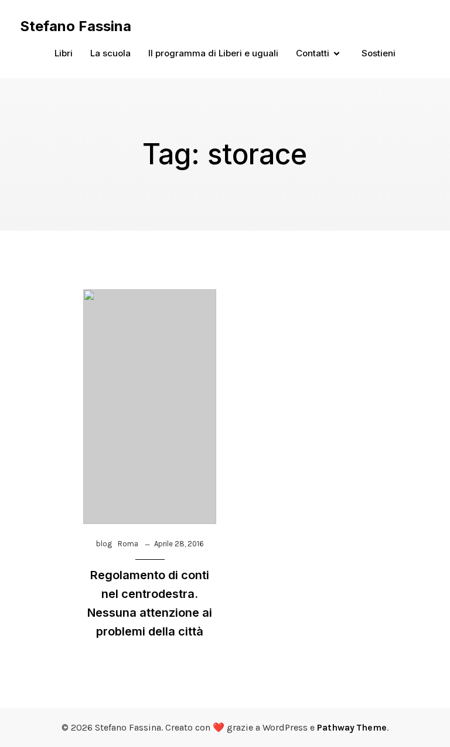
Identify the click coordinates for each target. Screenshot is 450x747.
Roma (128, 543)
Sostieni (379, 53)
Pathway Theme (352, 727)
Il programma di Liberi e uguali (213, 53)
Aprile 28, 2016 (179, 543)
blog (104, 543)
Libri (63, 53)
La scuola (110, 53)
